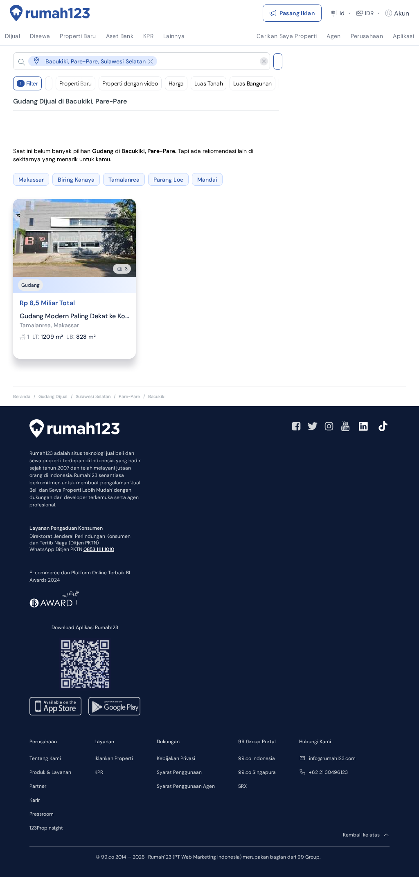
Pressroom (41, 814)
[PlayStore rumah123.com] (114, 706)
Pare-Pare (129, 396)
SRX (242, 786)
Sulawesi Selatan (93, 396)
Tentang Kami (45, 758)
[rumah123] (74, 429)
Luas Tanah (208, 83)
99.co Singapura (257, 772)
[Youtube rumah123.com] (345, 426)
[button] (135, 61)
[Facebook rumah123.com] (296, 426)
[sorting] (48, 83)
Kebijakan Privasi (176, 758)
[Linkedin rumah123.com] (363, 426)
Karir (34, 800)
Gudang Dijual (53, 396)
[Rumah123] (50, 13)
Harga (176, 83)
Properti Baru (75, 83)
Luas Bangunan (252, 83)
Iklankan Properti (114, 758)
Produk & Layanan (50, 772)
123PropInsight (46, 828)
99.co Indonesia (256, 758)
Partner (37, 786)
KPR (99, 772)
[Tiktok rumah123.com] (383, 426)
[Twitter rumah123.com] (313, 426)
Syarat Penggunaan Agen (186, 786)
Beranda (21, 396)
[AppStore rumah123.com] (55, 706)
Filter (29, 83)
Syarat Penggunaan (179, 772)
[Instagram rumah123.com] (329, 426)
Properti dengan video (130, 83)
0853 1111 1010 (98, 549)
